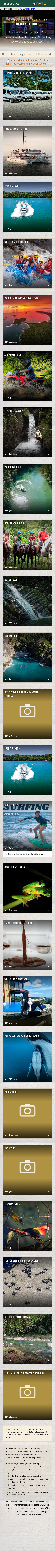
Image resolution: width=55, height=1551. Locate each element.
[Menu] (51, 3)
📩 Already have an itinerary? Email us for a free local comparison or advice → (27, 62)
